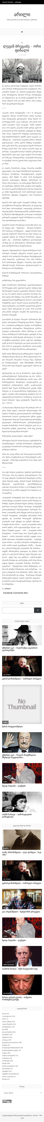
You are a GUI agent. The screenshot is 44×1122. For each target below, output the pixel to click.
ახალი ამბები (6, 1021)
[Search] (37, 610)
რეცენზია (5, 1071)
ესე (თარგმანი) (7, 1032)
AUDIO (4, 1014)
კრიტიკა (5, 1040)
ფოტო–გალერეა (8, 1076)
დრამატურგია (7, 1027)
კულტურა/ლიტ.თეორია (10, 1042)
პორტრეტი (6, 1061)
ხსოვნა (4, 1079)
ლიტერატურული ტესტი (10, 1050)
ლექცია (4, 1045)
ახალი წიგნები (7, 1024)
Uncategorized (7, 1016)
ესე (22, 42)
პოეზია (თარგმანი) (8, 1055)
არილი (22, 14)
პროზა (4, 1063)
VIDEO (4, 1019)
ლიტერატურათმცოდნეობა (11, 1048)
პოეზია (4, 1053)
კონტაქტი (18, 2)
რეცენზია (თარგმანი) (9, 1074)
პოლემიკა (5, 1058)
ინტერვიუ (5, 1037)
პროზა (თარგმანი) (8, 1066)
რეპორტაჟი (6, 1069)
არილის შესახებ (7, 2)
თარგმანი (5, 1034)
